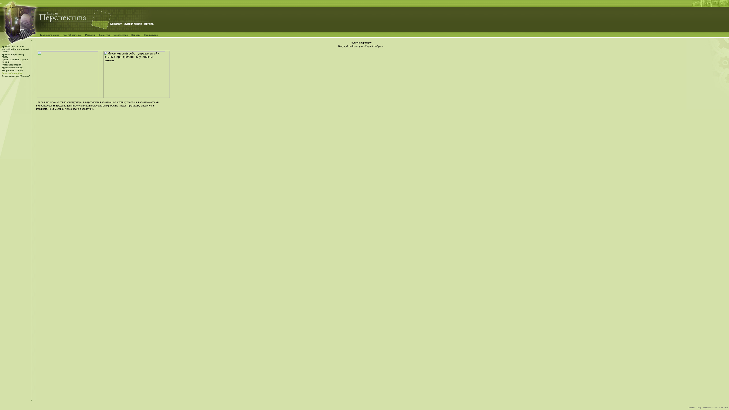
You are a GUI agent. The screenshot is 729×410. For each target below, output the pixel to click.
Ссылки (691, 408)
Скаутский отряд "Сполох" (16, 76)
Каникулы (104, 35)
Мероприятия (121, 35)
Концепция (116, 24)
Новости (135, 35)
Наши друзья (151, 35)
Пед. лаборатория (72, 35)
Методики (90, 35)
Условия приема (133, 24)
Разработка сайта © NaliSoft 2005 (712, 408)
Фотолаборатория (11, 65)
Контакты (149, 24)
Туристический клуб (12, 67)
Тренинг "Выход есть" (13, 46)
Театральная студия (12, 70)
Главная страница (49, 35)
